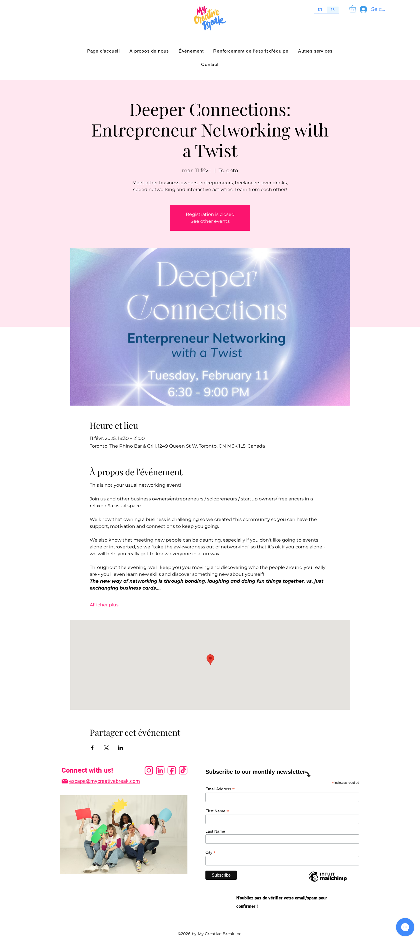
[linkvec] (160, 770)
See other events (210, 221)
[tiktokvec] (183, 770)
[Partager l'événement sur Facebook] (92, 747)
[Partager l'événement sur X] (106, 747)
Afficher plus (104, 605)
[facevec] (171, 770)
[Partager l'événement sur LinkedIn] (120, 747)
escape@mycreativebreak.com (104, 781)
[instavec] (149, 770)
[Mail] (64, 781)
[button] (352, 9)
